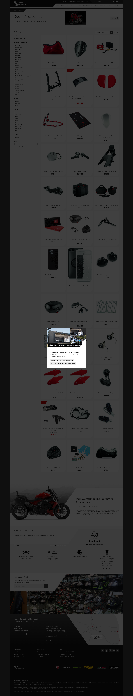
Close (84, 330)
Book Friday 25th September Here (62, 360)
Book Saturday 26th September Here (63, 363)
